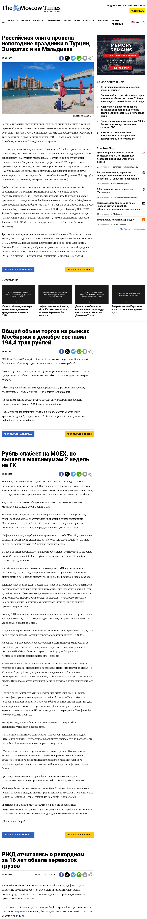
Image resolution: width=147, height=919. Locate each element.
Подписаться (73, 476)
